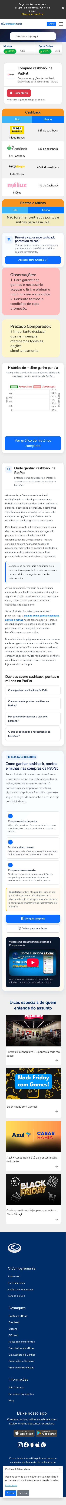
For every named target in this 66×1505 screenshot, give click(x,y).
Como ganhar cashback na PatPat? (27, 690)
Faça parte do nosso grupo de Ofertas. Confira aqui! (32, 8)
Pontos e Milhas (18, 1316)
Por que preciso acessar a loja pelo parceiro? (28, 719)
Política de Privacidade (21, 1289)
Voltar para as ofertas (34, 928)
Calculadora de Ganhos (22, 1354)
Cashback (14, 1322)
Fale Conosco (16, 1387)
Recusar (23, 1493)
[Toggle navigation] (60, 23)
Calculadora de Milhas (21, 1348)
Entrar (51, 23)
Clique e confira (33, 14)
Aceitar (11, 1493)
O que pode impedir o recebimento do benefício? (29, 734)
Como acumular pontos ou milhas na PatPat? (28, 703)
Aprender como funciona (31, 260)
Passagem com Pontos (22, 1341)
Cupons (13, 1329)
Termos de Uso (16, 1296)
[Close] (60, 1469)
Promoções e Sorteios (21, 1361)
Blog (11, 1400)
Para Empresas (16, 1283)
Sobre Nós (14, 1276)
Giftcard (13, 1335)
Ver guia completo (35, 918)
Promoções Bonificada (21, 1367)
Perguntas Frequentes (21, 1394)
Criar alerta (21, 93)
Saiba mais (11, 1485)
